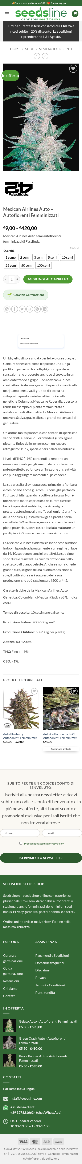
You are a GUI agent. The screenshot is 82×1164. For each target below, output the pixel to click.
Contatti (9, 996)
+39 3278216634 (23, 1112)
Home (15, 49)
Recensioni (11, 981)
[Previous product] (45, 56)
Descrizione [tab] (24, 339)
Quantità (9, 250)
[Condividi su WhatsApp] (7, 309)
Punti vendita (45, 992)
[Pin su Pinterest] (37, 309)
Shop (29, 49)
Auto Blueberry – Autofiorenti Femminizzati (20, 736)
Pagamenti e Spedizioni (52, 955)
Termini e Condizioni (50, 985)
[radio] (10, 257)
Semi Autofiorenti (55, 49)
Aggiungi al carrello (48, 279)
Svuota (74, 247)
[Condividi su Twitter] (22, 309)
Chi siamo (10, 988)
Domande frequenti (49, 963)
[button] (6, 13)
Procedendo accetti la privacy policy (44, 843)
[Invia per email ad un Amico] (29, 309)
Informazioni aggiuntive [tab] (29, 344)
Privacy (40, 977)
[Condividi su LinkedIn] (44, 309)
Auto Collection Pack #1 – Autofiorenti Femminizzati (60, 736)
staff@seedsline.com (27, 1098)
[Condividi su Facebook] (14, 309)
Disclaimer (43, 970)
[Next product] (37, 56)
